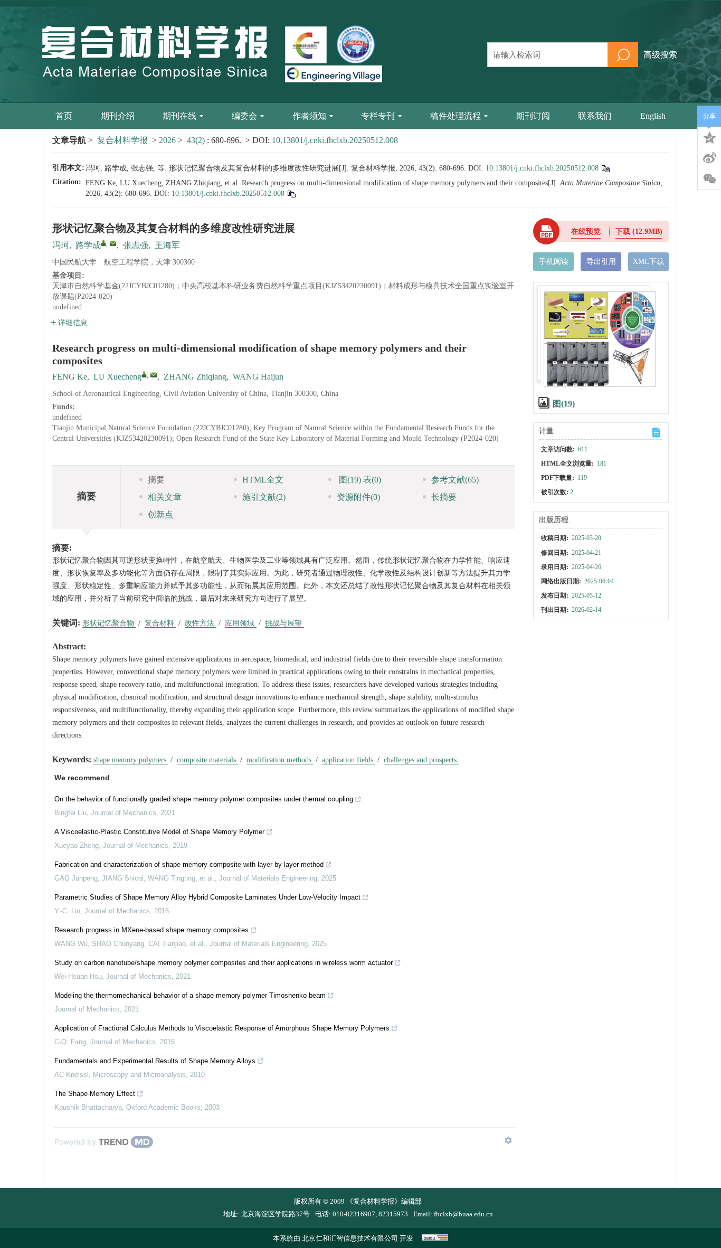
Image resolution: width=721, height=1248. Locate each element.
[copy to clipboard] (291, 193)
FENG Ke (69, 376)
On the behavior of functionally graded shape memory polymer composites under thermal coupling (203, 799)
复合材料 (160, 623)
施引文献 (264, 497)
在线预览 (586, 231)
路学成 (88, 245)
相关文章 (165, 497)
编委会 (244, 115)
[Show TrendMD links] (508, 1140)
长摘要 (444, 497)
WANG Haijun (258, 376)
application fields (348, 760)
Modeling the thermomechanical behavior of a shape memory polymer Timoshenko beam (190, 995)
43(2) (197, 140)
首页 (63, 115)
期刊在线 (179, 115)
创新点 (160, 514)
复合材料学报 (122, 140)
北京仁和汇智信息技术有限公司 (350, 1238)
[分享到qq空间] (709, 137)
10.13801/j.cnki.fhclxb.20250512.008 (335, 140)
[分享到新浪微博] (709, 158)
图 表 (359, 479)
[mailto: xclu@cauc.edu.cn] (153, 374)
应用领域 (241, 623)
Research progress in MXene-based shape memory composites (151, 930)
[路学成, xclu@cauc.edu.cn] (103, 243)
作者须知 (309, 115)
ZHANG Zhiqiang (195, 376)
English (653, 115)
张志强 (135, 245)
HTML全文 (262, 479)
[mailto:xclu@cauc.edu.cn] (113, 243)
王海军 (167, 245)
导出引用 (601, 262)
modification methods (280, 760)
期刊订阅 (533, 115)
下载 (638, 231)
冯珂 (60, 245)
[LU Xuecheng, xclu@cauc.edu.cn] (144, 374)
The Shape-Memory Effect (94, 1094)
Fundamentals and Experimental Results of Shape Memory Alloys (154, 1061)
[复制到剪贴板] (605, 168)
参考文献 (455, 479)
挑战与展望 (284, 623)
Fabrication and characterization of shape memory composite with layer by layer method (189, 864)
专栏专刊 (378, 115)
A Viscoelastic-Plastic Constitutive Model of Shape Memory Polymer (159, 832)
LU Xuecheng (117, 376)
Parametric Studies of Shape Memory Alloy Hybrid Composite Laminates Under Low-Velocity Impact (207, 897)
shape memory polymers (130, 760)
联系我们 (595, 115)
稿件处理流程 (455, 115)
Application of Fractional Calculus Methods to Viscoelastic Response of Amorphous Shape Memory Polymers (222, 1028)
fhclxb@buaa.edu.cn (463, 1214)
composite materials (207, 760)
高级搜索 (660, 54)
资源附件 (358, 497)
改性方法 (200, 623)
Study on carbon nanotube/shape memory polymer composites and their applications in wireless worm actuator (223, 963)
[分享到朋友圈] (709, 179)
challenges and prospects (421, 760)
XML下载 (648, 262)
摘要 (156, 479)
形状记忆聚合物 (109, 623)
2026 (167, 140)
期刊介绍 (118, 115)
